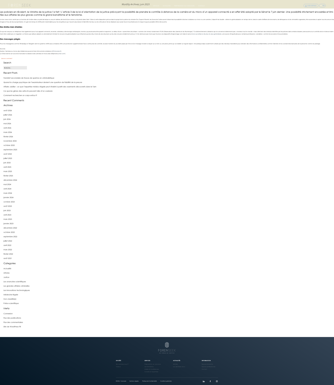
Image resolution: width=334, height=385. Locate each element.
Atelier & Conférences (151, 369)
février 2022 (8, 254)
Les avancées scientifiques (14, 281)
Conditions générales (166, 381)
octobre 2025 (9, 145)
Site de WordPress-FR (12, 327)
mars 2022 (7, 249)
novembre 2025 (10, 141)
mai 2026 (7, 123)
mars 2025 (7, 171)
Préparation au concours (184, 6)
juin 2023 (7, 210)
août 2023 (7, 206)
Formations (145, 6)
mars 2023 (7, 219)
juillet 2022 (7, 241)
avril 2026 (7, 128)
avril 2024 (7, 189)
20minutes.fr (56, 51)
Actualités (167, 6)
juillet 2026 (7, 115)
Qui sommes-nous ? (122, 364)
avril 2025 (7, 167)
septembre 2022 (10, 236)
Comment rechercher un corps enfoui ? (20, 95)
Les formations (149, 366)
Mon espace (312, 5)
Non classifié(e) (9, 299)
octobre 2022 (9, 232)
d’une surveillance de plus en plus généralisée (206, 34)
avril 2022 (7, 245)
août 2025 (7, 154)
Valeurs (118, 366)
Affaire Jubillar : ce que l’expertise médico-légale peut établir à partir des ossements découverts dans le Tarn (49, 87)
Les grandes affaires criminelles (16, 286)
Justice (6, 277)
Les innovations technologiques (16, 290)
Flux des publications (12, 318)
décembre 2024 (10, 180)
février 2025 (8, 176)
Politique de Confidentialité (149, 381)
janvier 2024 (8, 197)
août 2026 (7, 110)
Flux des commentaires (13, 322)
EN (324, 5)
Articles (156, 6)
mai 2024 (7, 184)
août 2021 (7, 258)
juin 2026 (7, 119)
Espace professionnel (208, 366)
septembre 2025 (10, 150)
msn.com (62, 53)
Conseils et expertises (151, 371)
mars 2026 (7, 132)
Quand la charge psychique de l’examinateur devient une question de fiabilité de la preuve (42, 82)
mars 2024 (7, 193)
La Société (133, 6)
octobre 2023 (9, 202)
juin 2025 (7, 163)
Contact (201, 6)
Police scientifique (11, 303)
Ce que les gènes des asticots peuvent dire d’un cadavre (28, 91)
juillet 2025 (7, 158)
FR (321, 5)
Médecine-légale (10, 295)
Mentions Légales (134, 381)
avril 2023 (7, 215)
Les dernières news (179, 366)
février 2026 (8, 136)
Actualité (7, 268)
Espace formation (207, 364)
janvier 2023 (8, 223)
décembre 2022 (10, 228)
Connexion (8, 313)
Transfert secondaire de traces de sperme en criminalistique (28, 78)
